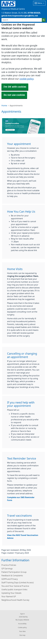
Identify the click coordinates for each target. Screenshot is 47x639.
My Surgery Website (22, 620)
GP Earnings (7, 568)
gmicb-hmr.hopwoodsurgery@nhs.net (19, 16)
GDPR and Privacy (9, 579)
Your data (22, 631)
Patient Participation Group (14, 572)
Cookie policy (22, 627)
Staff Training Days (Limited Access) (17, 582)
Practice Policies (8, 565)
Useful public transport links (14, 589)
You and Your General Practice (15, 586)
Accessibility (22, 623)
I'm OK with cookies (15, 87)
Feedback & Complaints (12, 575)
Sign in (22, 614)
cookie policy (27, 79)
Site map (22, 635)
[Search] (44, 20)
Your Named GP (8, 596)
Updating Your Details (11, 593)
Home (4, 105)
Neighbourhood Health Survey (15, 600)
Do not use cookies (14, 95)
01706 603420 (34, 13)
